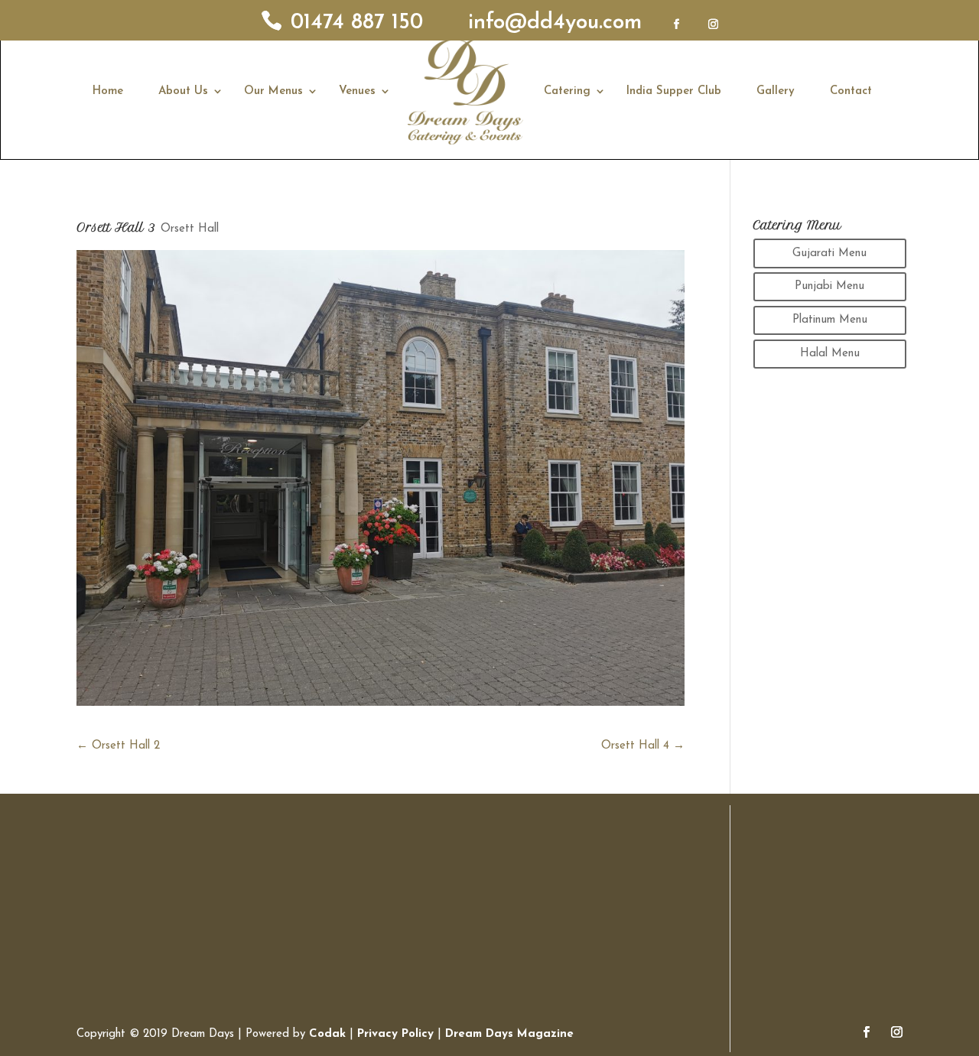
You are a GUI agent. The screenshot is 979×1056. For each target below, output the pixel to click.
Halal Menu (830, 353)
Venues (357, 91)
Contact (851, 91)
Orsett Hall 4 (643, 746)
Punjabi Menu (829, 286)
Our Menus (273, 91)
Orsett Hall (190, 229)
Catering (567, 91)
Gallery (775, 91)
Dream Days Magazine (509, 1034)
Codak (329, 1034)
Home (108, 91)
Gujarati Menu (829, 253)
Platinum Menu (829, 320)
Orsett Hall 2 (118, 746)
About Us (183, 91)
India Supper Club (673, 91)
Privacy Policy (395, 1034)
